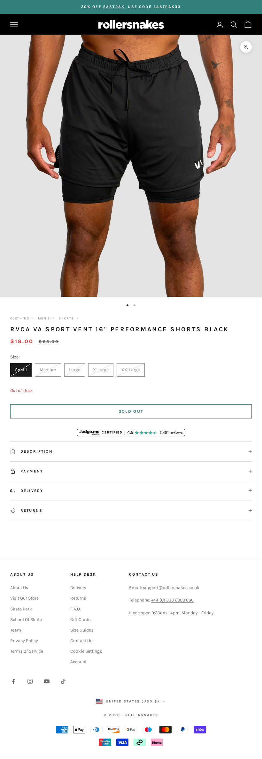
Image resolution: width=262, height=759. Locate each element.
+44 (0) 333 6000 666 (172, 600)
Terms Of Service (26, 651)
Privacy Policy (24, 640)
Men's (44, 318)
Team (15, 630)
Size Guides (81, 630)
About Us (19, 587)
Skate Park (21, 609)
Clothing (19, 318)
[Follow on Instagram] (30, 681)
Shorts (66, 318)
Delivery (78, 587)
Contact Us (81, 640)
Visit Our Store (24, 598)
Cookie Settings (86, 651)
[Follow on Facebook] (13, 681)
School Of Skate (26, 619)
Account (78, 661)
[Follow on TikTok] (63, 681)
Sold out (131, 411)
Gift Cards (80, 619)
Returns (78, 598)
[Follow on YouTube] (46, 681)
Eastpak (114, 6)
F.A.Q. (75, 609)
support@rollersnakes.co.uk (171, 587)
